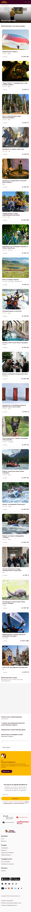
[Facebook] (6, 884)
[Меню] (29, 2)
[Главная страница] (4, 2)
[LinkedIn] (2, 884)
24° (24, 9)
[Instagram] (13, 884)
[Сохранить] (29, 9)
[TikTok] (16, 884)
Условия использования (19, 803)
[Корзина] (25, 2)
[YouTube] (9, 884)
